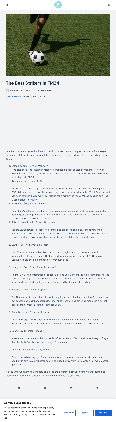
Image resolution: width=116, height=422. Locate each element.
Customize (66, 412)
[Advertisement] (58, 124)
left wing (55, 282)
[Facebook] (19, 388)
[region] (58, 410)
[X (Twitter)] (7, 5)
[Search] (109, 5)
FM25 (33, 199)
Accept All (103, 412)
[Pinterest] (71, 388)
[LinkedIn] (97, 388)
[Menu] (104, 5)
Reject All (85, 412)
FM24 (49, 90)
